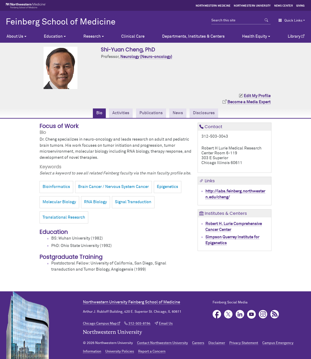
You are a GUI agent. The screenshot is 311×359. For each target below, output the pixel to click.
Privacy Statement (243, 343)
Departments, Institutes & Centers (193, 36)
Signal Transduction (133, 202)
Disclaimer (216, 343)
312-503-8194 (139, 323)
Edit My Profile (257, 96)
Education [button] (53, 36)
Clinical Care (132, 36)
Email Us (166, 323)
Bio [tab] (99, 113)
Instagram (263, 314)
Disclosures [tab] (204, 113)
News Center (283, 6)
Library (294, 36)
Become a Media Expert (249, 102)
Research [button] (92, 36)
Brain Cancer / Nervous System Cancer (113, 187)
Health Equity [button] (254, 36)
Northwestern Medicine (213, 6)
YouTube (251, 314)
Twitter (228, 314)
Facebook (217, 314)
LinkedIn (240, 314)
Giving (300, 6)
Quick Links (293, 20)
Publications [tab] (151, 113)
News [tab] (178, 113)
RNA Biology (95, 202)
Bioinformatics (56, 187)
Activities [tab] (120, 113)
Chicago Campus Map (100, 323)
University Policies (119, 351)
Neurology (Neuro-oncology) (146, 57)
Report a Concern (151, 351)
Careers (198, 343)
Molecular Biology (59, 202)
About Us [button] (15, 36)
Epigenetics (167, 187)
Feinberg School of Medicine (61, 22)
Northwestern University (252, 6)
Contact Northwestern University (162, 343)
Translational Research (64, 217)
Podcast (274, 314)
